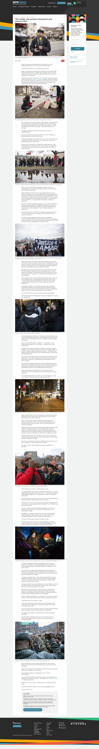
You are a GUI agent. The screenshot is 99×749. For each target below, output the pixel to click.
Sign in (55, 6)
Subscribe (77, 48)
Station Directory (73, 57)
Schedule (34, 6)
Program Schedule (74, 56)
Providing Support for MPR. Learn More (76, 62)
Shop (47, 729)
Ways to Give (42, 6)
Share (63, 60)
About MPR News (38, 723)
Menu (15, 6)
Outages (48, 724)
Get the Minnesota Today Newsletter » (33, 709)
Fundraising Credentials (36, 732)
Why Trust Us (49, 735)
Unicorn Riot (45, 139)
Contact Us (36, 726)
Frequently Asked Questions (38, 729)
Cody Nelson (17, 17)
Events (35, 727)
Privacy (47, 727)
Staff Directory (49, 730)
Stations (48, 732)
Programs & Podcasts (24, 6)
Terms (72, 52)
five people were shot (52, 678)
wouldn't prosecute (37, 79)
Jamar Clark (34, 65)
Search (49, 6)
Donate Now (61, 3)
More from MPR (37, 734)
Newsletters (49, 723)
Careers (35, 724)
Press (47, 726)
